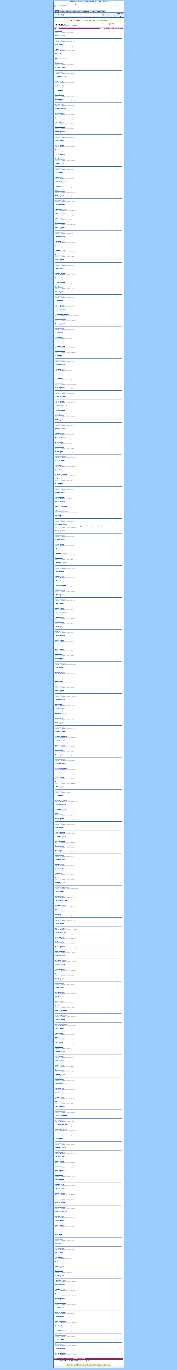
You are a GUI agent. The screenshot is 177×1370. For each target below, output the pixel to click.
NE (89, 1360)
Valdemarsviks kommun (61, 1152)
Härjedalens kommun (60, 392)
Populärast (68, 11)
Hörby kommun (59, 419)
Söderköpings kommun (61, 1015)
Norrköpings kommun (60, 740)
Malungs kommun (59, 649)
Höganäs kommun (60, 410)
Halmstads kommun (60, 319)
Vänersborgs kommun (61, 1211)
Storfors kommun (59, 942)
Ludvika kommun (59, 622)
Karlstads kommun (60, 469)
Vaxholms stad (59, 1175)
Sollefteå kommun (60, 905)
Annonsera (85, 1364)
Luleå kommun (59, 626)
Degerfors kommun (60, 159)
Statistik (75, 1364)
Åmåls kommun (59, 1252)
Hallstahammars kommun (62, 314)
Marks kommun (59, 667)
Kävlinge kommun (60, 539)
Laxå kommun (59, 558)
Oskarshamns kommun (61, 800)
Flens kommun (59, 232)
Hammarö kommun (60, 323)
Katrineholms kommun (61, 474)
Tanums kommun (59, 1028)
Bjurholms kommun (60, 85)
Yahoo (67, 1360)
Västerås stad (58, 1234)
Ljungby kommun (59, 603)
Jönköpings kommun (60, 437)
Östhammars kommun (61, 1339)
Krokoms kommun (60, 515)
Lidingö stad (58, 580)
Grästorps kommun (60, 273)
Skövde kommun (59, 896)
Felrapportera (62, 32)
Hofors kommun (59, 360)
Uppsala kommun (59, 1134)
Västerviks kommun (60, 1230)
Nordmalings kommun (61, 736)
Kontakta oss (120, 15)
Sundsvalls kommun (60, 969)
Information (57, 32)
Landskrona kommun (60, 553)
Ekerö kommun (59, 172)
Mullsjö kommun (59, 690)
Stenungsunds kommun (61, 932)
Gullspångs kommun (60, 277)
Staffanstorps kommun (61, 928)
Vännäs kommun (59, 1216)
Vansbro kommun (59, 1161)
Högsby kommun (59, 415)
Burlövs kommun (59, 140)
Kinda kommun (59, 483)
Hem (57, 11)
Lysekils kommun (59, 640)
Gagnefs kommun (59, 245)
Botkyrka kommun (60, 122)
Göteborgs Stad (59, 291)
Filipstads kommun (60, 223)
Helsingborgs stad (60, 346)
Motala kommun (59, 686)
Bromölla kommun (60, 131)
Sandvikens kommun (60, 859)
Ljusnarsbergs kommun (61, 612)
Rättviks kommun (59, 846)
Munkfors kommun (60, 699)
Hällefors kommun (60, 387)
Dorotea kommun (59, 163)
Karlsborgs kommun (60, 451)
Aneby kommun (59, 44)
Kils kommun (58, 479)
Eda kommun (58, 168)
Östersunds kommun (60, 1330)
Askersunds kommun (60, 67)
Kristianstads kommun (61, 506)
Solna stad (58, 914)
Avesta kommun (59, 72)
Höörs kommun (59, 424)
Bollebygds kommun (60, 99)
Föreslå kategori (105, 23)
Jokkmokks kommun (60, 428)
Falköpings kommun (60, 213)
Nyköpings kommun (60, 763)
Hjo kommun (58, 355)
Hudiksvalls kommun (60, 369)
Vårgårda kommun (60, 1207)
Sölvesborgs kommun (61, 1024)
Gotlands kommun (60, 264)
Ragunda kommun (60, 832)
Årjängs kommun (59, 1266)
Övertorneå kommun (60, 1353)
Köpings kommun (59, 544)
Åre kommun (58, 1262)
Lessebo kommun (59, 576)
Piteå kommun (59, 827)
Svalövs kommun (59, 983)
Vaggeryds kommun (60, 1147)
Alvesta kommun (59, 40)
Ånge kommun (59, 1257)
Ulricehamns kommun (61, 1115)
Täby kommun (59, 1102)
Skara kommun (59, 878)
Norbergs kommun (60, 727)
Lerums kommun (59, 571)
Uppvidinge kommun (60, 1138)
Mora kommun (59, 681)
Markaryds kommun (60, 663)
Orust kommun (59, 791)
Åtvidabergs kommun (60, 1280)
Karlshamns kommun (60, 456)
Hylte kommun (59, 378)
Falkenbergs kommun (60, 209)
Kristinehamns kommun (61, 511)
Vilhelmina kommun (60, 1188)
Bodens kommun (59, 95)
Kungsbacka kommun (61, 524)
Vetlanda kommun (59, 1184)
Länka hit (80, 1364)
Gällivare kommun (60, 282)
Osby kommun (59, 795)
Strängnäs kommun (60, 951)
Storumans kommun (60, 946)
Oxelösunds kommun (60, 809)
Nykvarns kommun (60, 759)
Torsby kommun (59, 1065)
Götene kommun (59, 296)
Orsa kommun (59, 786)
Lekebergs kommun (60, 562)
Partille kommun (59, 818)
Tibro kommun (59, 1033)
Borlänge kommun (60, 113)
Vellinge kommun (59, 1179)
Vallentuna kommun (60, 1156)
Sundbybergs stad (60, 964)
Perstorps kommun (60, 823)
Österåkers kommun (60, 1335)
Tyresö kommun (59, 1097)
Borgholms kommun (60, 108)
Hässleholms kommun (61, 405)
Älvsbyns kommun (60, 1298)
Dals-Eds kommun (60, 149)
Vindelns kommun (59, 1197)
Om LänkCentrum (101, 11)
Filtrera (120, 28)
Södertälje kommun (60, 1019)
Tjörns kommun (59, 1056)
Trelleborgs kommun (60, 1083)
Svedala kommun (59, 987)
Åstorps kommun (59, 1275)
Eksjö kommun (59, 177)
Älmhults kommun (60, 1284)
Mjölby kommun (59, 676)
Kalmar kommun (59, 447)
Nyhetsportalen (74, 1360)
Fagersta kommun (60, 204)
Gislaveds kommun (60, 250)
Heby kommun (59, 337)
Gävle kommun (59, 287)
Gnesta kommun (59, 255)
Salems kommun (59, 855)
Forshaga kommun (60, 236)
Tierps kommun (59, 1042)
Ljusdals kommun (59, 608)
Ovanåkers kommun (60, 804)
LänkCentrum (58, 25)
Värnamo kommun (60, 1225)
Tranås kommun (59, 1079)
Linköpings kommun (60, 599)
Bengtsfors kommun (60, 76)
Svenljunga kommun (60, 992)
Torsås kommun (59, 1070)
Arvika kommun (59, 63)
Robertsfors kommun (60, 836)
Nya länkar (93, 11)
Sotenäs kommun (59, 923)
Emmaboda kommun (60, 181)
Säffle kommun (59, 996)
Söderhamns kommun (61, 1010)
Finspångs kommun (60, 227)
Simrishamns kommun (61, 868)
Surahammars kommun (61, 978)
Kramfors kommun (60, 501)
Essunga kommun (60, 200)
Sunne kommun (59, 974)
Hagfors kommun (59, 305)
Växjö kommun (59, 1239)
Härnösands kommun (60, 396)
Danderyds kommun (60, 154)
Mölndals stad (58, 704)
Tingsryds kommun (60, 1051)
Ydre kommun (58, 1243)
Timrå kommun (59, 1047)
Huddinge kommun (60, 364)
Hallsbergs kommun (60, 309)
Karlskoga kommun (60, 460)
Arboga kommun (59, 49)
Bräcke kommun (59, 136)
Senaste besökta (85, 11)
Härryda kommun (59, 401)
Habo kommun (59, 300)
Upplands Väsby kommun (61, 1124)
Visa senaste (116, 28)
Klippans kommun (60, 492)
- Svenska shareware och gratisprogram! (89, 20)
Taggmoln (62, 11)
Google (56, 1360)
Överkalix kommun (60, 1348)
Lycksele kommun (60, 635)
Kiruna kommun (59, 488)
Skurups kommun (59, 891)
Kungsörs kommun (60, 530)
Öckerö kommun (59, 1307)
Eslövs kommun (59, 195)
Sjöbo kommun (59, 873)
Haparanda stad (59, 332)
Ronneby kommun (60, 841)
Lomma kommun (59, 617)
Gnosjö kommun (59, 259)
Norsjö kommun (59, 750)
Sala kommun (58, 850)
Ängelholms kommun (60, 1303)
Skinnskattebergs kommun (62, 887)
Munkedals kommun (60, 695)
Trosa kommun (59, 1092)
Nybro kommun (59, 754)
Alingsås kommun (60, 35)
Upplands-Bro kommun (61, 1129)
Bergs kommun (59, 81)
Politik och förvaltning (66, 25)
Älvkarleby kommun (60, 1293)
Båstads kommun (59, 145)
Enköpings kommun (60, 186)
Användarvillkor (106, 1364)
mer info (106, 20)
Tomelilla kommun (60, 1060)
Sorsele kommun (59, 919)
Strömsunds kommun (60, 960)
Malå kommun (58, 654)
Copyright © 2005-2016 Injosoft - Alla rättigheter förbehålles (88, 1366)
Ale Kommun (58, 31)
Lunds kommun (59, 631)
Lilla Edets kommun (60, 590)
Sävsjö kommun (59, 1006)
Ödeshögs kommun (60, 1312)
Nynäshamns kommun (61, 768)
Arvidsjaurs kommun (60, 58)
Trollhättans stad (59, 1088)
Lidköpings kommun (60, 585)
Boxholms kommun (60, 127)
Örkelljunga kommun (60, 1321)
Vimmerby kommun (60, 1193)
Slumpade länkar (76, 11)
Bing (60, 1360)
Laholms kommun (59, 548)
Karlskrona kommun (60, 465)
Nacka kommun (59, 718)
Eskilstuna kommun (60, 191)
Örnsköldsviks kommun (61, 1326)
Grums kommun (59, 268)
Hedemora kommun (60, 341)
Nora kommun (59, 722)
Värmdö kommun (59, 1220)
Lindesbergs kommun (60, 594)
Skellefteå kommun (60, 882)
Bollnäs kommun (59, 104)
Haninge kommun (59, 328)
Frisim (85, 1360)
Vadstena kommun (60, 1143)
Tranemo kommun (60, 1074)
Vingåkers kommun (60, 1202)
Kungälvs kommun (60, 535)
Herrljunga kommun (60, 351)
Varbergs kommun (60, 1170)
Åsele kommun (59, 1271)
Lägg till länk (70, 1364)
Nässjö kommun (59, 772)
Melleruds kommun (60, 672)
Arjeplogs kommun (60, 54)
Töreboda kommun (60, 1106)
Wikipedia (80, 1360)
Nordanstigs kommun (60, 731)
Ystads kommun (59, 1248)
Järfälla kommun (59, 433)
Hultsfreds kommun (60, 373)
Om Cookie (99, 1364)
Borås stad (58, 117)
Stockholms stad (59, 937)
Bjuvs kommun (59, 90)
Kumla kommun (59, 520)
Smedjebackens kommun (61, 900)
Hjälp (122, 16)
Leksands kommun (60, 567)
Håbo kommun (59, 383)
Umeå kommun (59, 1120)
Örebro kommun (59, 1316)
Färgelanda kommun (60, 241)
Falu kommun (58, 218)
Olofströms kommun (60, 782)
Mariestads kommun (60, 658)
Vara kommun (58, 1166)
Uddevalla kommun (60, 1111)
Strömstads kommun (60, 955)
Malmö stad (58, 644)
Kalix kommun (59, 442)
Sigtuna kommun (59, 864)
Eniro (63, 1360)
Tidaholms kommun (60, 1038)
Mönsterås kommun (60, 708)
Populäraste (109, 28)
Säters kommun (59, 1001)
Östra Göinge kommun (61, 1344)
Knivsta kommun (59, 497)
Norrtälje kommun (60, 745)
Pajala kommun (59, 814)
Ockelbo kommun (59, 777)
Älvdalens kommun (60, 1289)
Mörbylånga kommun (60, 713)
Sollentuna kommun (60, 910)
